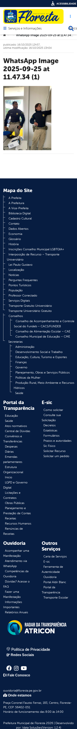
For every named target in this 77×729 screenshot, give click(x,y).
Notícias (14, 275)
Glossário (15, 239)
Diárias (9, 451)
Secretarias (15, 341)
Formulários (51, 435)
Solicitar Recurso (54, 451)
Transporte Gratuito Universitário (30, 305)
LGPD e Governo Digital (15, 485)
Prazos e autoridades (57, 440)
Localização (16, 269)
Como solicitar (53, 410)
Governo (21, 367)
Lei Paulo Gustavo (21, 264)
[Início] (4, 35)
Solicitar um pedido (56, 456)
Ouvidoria (49, 577)
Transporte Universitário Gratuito (30, 311)
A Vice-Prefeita (18, 208)
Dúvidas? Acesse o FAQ (16, 584)
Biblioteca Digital (20, 213)
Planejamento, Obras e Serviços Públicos (42, 372)
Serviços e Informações (24, 28)
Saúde (19, 393)
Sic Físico (49, 445)
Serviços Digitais (19, 300)
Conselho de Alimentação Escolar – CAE (43, 331)
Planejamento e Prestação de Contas (17, 511)
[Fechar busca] (71, 28)
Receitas (10, 518)
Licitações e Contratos (12, 495)
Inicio (8, 477)
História (14, 244)
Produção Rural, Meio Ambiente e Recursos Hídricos (44, 385)
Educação (11, 415)
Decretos (49, 425)
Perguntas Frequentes (23, 280)
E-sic (46, 561)
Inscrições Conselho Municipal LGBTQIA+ (36, 249)
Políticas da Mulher (27, 377)
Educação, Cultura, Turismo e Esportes (41, 357)
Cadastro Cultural (20, 218)
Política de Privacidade (30, 649)
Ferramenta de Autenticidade (52, 569)
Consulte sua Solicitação (51, 417)
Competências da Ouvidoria (15, 574)
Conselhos (16, 316)
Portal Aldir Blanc (54, 582)
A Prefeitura (16, 203)
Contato (14, 223)
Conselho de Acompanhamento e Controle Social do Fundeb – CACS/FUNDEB (44, 324)
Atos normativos (16, 426)
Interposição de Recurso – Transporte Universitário (33, 257)
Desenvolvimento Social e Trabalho (39, 352)
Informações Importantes (12, 604)
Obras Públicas (14, 503)
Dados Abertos (18, 228)
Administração (24, 346)
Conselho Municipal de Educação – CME (42, 336)
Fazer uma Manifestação (12, 594)
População (16, 290)
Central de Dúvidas (17, 431)
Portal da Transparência (51, 590)
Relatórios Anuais (16, 612)
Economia (15, 234)
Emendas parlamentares (12, 459)
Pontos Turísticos (20, 285)
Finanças (21, 362)
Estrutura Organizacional (13, 469)
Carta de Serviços (55, 556)
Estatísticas (50, 430)
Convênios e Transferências (12, 439)
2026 (49, 723)
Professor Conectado (23, 295)
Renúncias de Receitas (13, 531)
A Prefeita (15, 198)
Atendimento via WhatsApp (15, 563)
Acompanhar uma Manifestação (16, 553)
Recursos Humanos (18, 523)
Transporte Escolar (55, 597)
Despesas (11, 446)
